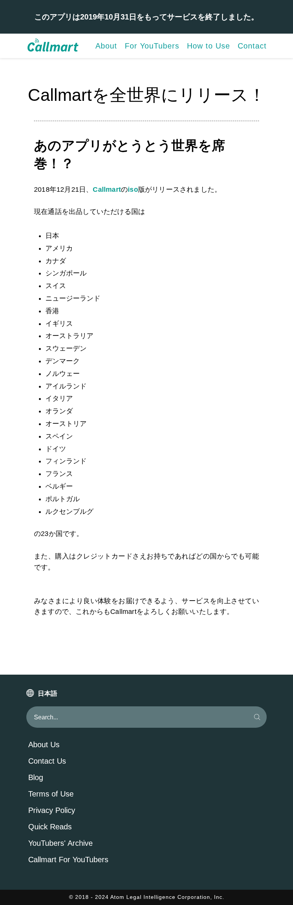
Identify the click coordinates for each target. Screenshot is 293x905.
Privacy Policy (51, 810)
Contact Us (47, 761)
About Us (44, 744)
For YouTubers (152, 46)
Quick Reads (50, 826)
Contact (252, 46)
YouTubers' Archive (60, 843)
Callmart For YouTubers (68, 859)
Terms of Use (51, 794)
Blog (35, 777)
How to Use (208, 46)
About (106, 46)
